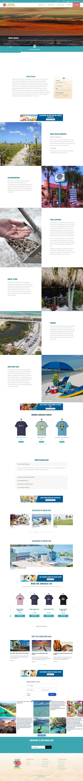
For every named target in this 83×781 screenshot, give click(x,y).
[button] (74, 607)
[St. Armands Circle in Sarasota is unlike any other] (75, 725)
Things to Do (61, 763)
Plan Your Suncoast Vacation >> (7, 1)
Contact (57, 1)
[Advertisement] (41, 65)
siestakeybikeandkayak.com (49, 400)
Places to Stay (61, 765)
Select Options (21, 441)
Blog (27, 761)
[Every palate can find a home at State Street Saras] (25, 725)
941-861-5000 (59, 85)
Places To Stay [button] (60, 5)
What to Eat (61, 766)
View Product (20, 615)
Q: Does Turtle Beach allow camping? (23, 464)
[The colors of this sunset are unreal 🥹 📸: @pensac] (25, 709)
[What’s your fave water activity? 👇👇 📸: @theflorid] (41, 709)
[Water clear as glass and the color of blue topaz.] (58, 725)
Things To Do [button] (51, 5)
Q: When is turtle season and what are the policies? (26, 477)
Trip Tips (69, 5)
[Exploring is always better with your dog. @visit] (75, 709)
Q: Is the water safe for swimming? (23, 487)
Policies (28, 765)
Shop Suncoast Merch (41, 626)
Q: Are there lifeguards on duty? (22, 480)
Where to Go (61, 761)
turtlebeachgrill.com (48, 309)
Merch (76, 5)
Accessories (45, 765)
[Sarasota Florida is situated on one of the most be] (8, 709)
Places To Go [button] (41, 5)
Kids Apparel (45, 763)
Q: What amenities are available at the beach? (25, 484)
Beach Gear (45, 766)
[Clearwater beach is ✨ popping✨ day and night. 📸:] (8, 725)
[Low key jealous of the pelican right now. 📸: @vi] (41, 725)
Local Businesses (62, 768)
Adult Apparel (45, 761)
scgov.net (5, 164)
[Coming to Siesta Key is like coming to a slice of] (58, 709)
